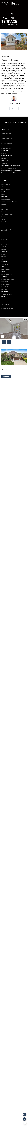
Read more (6, 376)
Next (9, 342)
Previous (4, 342)
